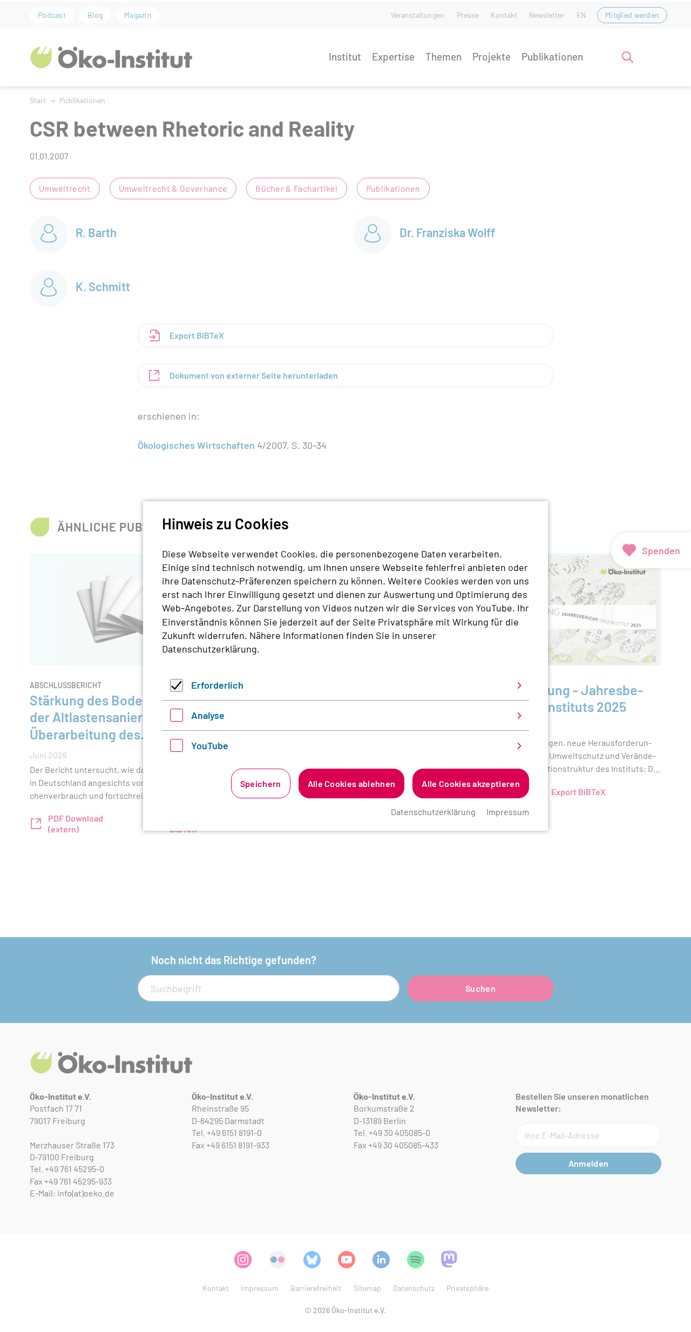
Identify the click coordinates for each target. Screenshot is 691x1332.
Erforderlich (217, 685)
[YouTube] (176, 748)
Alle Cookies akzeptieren (471, 783)
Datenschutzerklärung (209, 649)
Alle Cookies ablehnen (352, 783)
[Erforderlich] (176, 688)
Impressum (507, 811)
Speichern (260, 783)
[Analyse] (176, 718)
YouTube (209, 745)
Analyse (208, 715)
